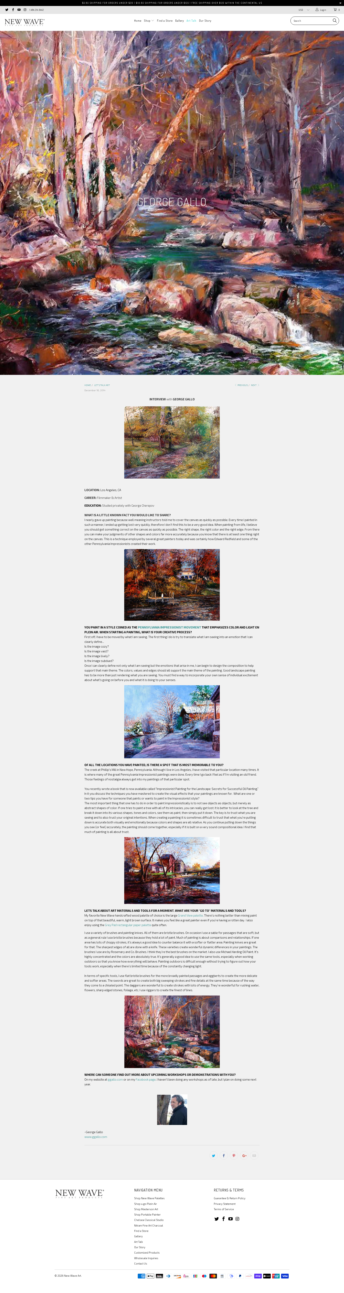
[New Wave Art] (29, 22)
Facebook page (146, 1079)
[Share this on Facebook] (224, 1155)
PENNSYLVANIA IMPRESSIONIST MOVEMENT (169, 627)
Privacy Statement (225, 1203)
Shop (147, 20)
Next (254, 385)
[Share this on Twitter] (213, 1155)
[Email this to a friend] (254, 1155)
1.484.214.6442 (36, 9)
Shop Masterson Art (146, 1209)
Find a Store (165, 20)
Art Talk (191, 20)
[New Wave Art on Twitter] (6, 10)
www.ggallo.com (95, 1137)
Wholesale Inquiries (146, 1258)
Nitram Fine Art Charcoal (148, 1225)
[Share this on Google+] (244, 1155)
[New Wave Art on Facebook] (12, 10)
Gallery (179, 20)
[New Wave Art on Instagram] (24, 10)
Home (137, 20)
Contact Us (140, 1263)
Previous (242, 385)
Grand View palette (190, 915)
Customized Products (147, 1252)
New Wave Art (72, 1275)
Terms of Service (224, 1209)
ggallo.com (115, 1079)
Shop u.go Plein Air (145, 1203)
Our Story (205, 20)
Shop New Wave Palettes (149, 1198)
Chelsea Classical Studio (149, 1220)
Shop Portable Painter (147, 1214)
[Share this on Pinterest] (234, 1155)
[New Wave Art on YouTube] (19, 10)
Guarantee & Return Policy (229, 1198)
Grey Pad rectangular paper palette (128, 925)
